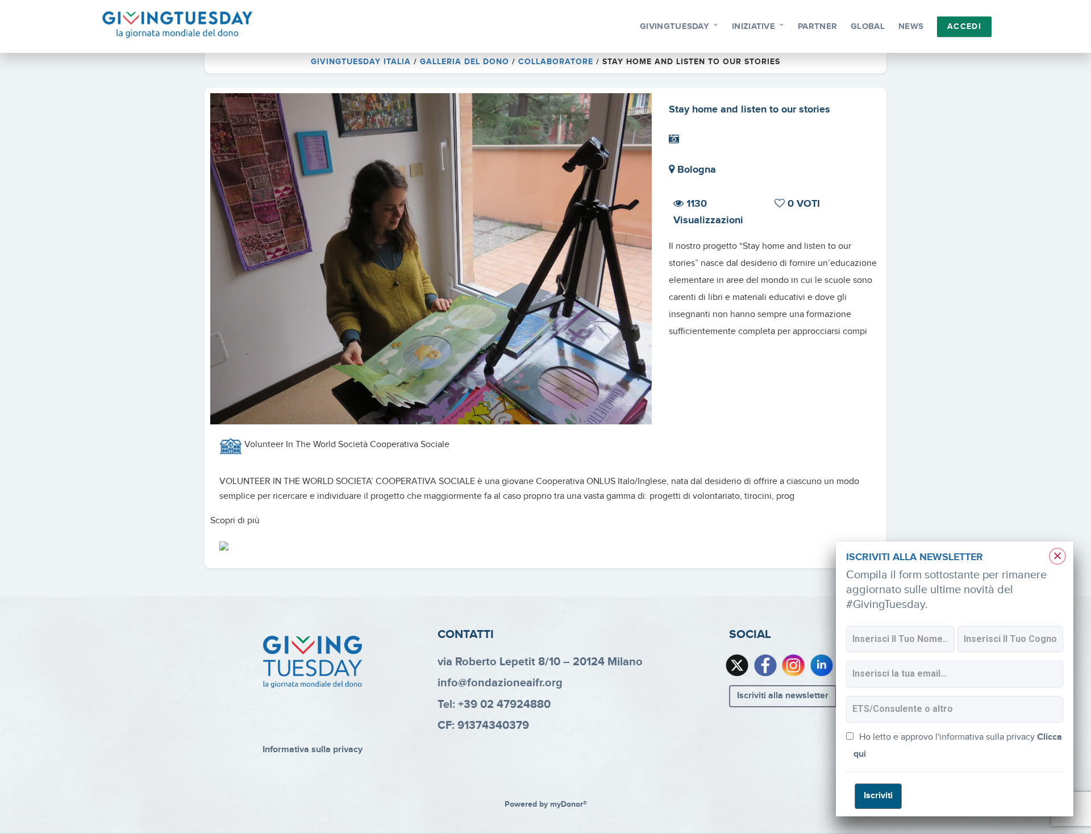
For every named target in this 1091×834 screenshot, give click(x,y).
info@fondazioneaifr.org (500, 683)
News (910, 26)
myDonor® (568, 804)
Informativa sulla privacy (313, 749)
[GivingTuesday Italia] (177, 25)
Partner (817, 26)
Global (868, 26)
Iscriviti (878, 795)
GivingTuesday (674, 26)
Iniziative (753, 26)
